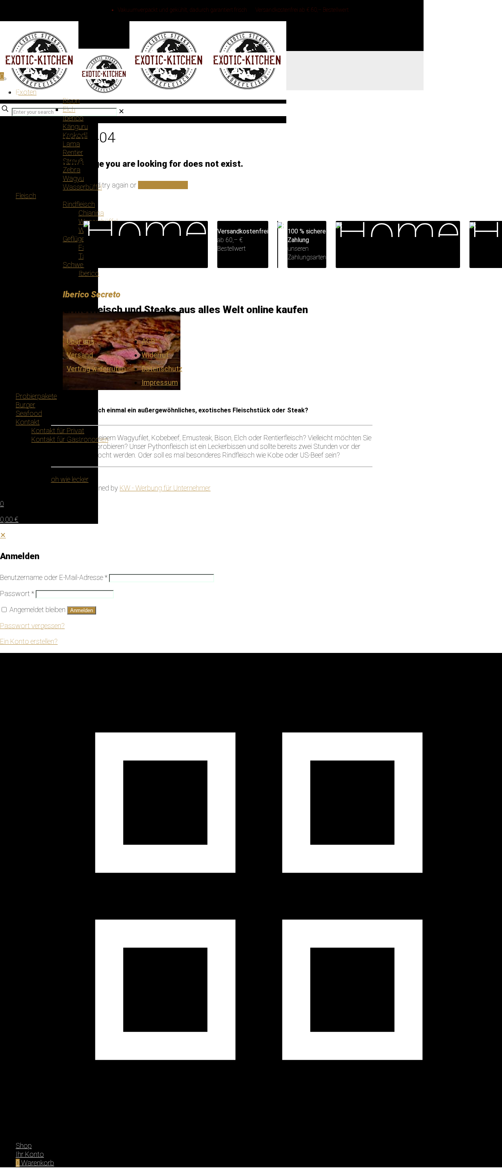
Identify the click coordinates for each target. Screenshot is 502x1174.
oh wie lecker (70, 479)
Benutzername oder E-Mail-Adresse (53, 577)
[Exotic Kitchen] (143, 33)
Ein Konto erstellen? (29, 641)
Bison (71, 101)
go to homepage (163, 185)
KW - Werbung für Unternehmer (165, 488)
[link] (121, 111)
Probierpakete (36, 396)
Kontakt (28, 422)
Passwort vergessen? (32, 626)
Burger (25, 405)
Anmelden (81, 610)
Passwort (17, 593)
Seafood (29, 413)
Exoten (26, 92)
